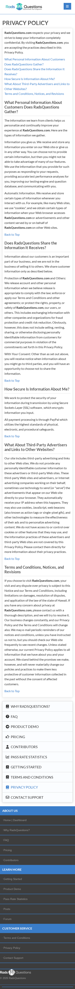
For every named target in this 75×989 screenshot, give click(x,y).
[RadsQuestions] (24, 6)
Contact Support (26, 797)
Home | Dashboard (15, 820)
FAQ (14, 716)
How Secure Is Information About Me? (29, 79)
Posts (6, 909)
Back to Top (12, 234)
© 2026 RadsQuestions (13, 978)
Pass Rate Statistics (28, 757)
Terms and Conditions (31, 777)
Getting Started (26, 767)
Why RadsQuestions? (30, 706)
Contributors (24, 747)
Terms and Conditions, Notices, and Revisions (34, 93)
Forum (7, 919)
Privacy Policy (24, 787)
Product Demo (24, 726)
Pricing (17, 736)
